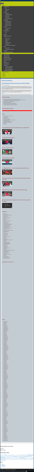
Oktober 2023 (5, 348)
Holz (5, 33)
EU (13, 456)
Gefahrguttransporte (6, 62)
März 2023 (4, 354)
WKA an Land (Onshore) (8, 22)
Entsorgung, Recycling (6, 225)
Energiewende (30, 455)
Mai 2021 (4, 371)
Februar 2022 (5, 364)
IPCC (30, 456)
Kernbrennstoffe (7, 17)
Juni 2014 (4, 433)
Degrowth (6, 94)
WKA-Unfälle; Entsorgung (8, 25)
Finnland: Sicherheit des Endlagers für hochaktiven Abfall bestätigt (11, 100)
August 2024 (4, 340)
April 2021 (4, 372)
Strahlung (5, 61)
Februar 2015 (5, 428)
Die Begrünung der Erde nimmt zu (7, 102)
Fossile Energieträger (6, 6)
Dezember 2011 (5, 439)
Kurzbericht (4, 238)
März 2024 (4, 344)
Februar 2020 (5, 383)
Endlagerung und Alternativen (8, 18)
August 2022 (4, 359)
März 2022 (4, 363)
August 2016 (4, 416)
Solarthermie (6, 29)
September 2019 (5, 387)
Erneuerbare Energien (10, 456)
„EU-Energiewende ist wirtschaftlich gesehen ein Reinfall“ (10, 104)
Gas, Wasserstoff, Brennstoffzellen (9, 49)
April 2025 (4, 334)
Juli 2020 (4, 379)
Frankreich (18, 456)
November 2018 (5, 395)
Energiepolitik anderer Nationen (9, 66)
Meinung (4, 240)
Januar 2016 (4, 421)
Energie (3, 5)
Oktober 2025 (5, 329)
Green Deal (18, 94)
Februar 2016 (5, 420)
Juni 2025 (4, 332)
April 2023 (4, 353)
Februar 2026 (5, 326)
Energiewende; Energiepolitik (6, 224)
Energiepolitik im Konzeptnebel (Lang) (7, 121)
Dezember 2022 (5, 356)
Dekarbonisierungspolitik (7, 57)
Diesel (4, 218)
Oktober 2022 (5, 358)
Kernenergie (3, 94)
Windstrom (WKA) (5, 256)
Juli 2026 (4, 322)
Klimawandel (21, 457)
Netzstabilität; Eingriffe (8, 42)
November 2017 (5, 404)
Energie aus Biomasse (6, 30)
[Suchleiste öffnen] (3, 77)
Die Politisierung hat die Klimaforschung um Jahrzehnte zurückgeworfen (11, 99)
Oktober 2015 (5, 423)
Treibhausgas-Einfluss (6, 252)
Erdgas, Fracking (7, 9)
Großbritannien (26, 456)
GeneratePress (14, 469)
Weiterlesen (3, 93)
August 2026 (4, 321)
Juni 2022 (4, 361)
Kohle (4, 237)
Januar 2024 (4, 346)
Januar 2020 (4, 384)
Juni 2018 (4, 399)
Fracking (15, 456)
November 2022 (5, 357)
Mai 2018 (4, 400)
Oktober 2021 (5, 367)
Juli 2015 (4, 424)
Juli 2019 (4, 389)
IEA (28, 456)
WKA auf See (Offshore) (6, 258)
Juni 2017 (4, 408)
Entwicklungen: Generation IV (8, 14)
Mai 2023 (4, 352)
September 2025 (5, 330)
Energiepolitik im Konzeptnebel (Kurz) (7, 122)
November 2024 (5, 338)
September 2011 (5, 440)
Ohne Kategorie (5, 244)
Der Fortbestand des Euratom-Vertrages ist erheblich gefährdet (16, 83)
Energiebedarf (5, 50)
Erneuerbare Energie (6, 456)
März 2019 (4, 392)
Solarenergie (5, 26)
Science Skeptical (5, 117)
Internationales (6, 65)
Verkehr (5, 46)
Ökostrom (6, 41)
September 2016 (5, 415)
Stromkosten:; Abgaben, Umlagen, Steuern (10, 45)
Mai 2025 (4, 333)
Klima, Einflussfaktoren (6, 54)
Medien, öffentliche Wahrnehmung (8, 70)
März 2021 (4, 373)
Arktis (4, 213)
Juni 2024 (4, 342)
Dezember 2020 (5, 375)
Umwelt (3, 53)
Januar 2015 (4, 429)
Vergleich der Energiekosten (6, 254)
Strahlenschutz (29, 94)
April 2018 (4, 401)
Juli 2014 (4, 432)
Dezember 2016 (5, 413)
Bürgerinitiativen (5, 216)
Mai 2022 (4, 362)
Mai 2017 (4, 409)
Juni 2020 (4, 380)
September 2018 (5, 397)
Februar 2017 (5, 411)
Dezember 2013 (5, 437)
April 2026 (4, 324)
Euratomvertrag (9, 94)
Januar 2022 (4, 365)
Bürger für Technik (5, 116)
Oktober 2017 (5, 405)
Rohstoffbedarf (5, 246)
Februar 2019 (5, 393)
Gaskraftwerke (22, 456)
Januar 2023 (4, 355)
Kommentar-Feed (4, 465)
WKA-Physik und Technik (8, 21)
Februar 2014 (5, 435)
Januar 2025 (4, 336)
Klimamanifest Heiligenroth (6, 120)
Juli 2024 (4, 341)
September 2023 (5, 349)
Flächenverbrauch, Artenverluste (8, 58)
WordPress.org (3, 466)
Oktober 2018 (5, 396)
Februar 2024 (5, 345)
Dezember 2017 (5, 403)
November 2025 (5, 328)
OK (26, 471)
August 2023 (4, 350)
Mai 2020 (4, 381)
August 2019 (4, 388)
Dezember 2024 (5, 337)
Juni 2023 (4, 351)
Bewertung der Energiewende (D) (9, 69)
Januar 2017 (4, 412)
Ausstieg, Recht (7, 13)
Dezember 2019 (5, 385)
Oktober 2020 (5, 377)
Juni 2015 (4, 425)
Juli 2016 (4, 417)
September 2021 (5, 368)
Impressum (4, 74)
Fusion (4, 229)
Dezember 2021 (5, 366)
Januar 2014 (4, 436)
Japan (31, 456)
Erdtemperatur (2, 456)
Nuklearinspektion (22, 94)
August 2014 (4, 431)
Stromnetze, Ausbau (7, 38)
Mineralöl (6, 10)
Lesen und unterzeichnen (6, 110)
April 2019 (4, 391)
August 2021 (4, 369)
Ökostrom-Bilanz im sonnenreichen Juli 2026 (8, 101)
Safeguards (25, 94)
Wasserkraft (5, 34)
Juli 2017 (4, 407)
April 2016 (4, 419)
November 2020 (5, 376)
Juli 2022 (4, 360)
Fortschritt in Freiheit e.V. (6, 118)
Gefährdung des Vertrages (14, 94)
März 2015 (4, 427)
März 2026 (4, 325)
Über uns (4, 73)
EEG (5, 37)
